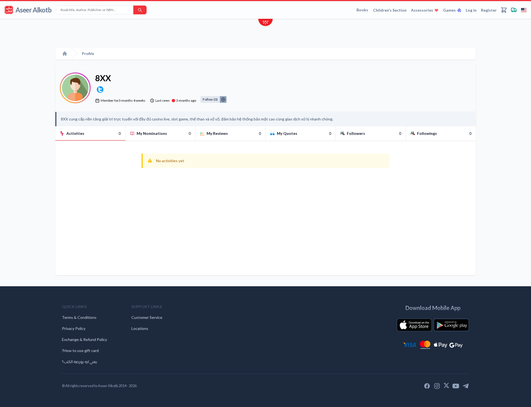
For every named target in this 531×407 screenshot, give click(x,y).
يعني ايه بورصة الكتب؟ (79, 361)
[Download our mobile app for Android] (451, 325)
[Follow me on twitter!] (100, 89)
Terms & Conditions (79, 317)
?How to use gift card (80, 350)
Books (362, 9)
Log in (471, 10)
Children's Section (390, 10)
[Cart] (504, 10)
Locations (139, 328)
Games (449, 10)
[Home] (64, 53)
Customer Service (146, 317)
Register (489, 10)
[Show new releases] (265, 23)
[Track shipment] (514, 10)
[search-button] (140, 10)
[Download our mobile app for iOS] (414, 325)
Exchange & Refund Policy (84, 339)
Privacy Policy (73, 328)
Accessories (422, 10)
